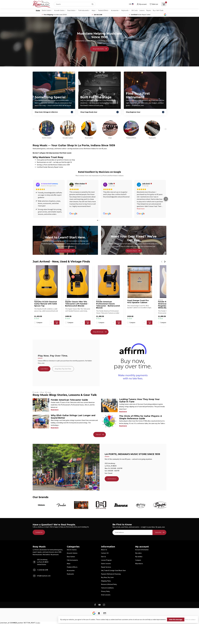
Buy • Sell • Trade (158, 10)
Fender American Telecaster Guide (69, 400)
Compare (39, 322)
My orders (138, 553)
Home (38, 10)
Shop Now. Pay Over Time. (63, 369)
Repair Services (106, 567)
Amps (93, 10)
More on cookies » (190, 619)
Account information (142, 550)
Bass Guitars (71, 10)
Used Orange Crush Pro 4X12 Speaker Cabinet (138, 301)
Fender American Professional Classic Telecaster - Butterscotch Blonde (108, 305)
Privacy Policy (105, 591)
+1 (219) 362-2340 (42, 570)
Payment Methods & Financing (111, 574)
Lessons (141, 10)
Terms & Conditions (107, 588)
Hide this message (175, 619)
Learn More (44, 369)
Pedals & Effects (103, 10)
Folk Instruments (83, 10)
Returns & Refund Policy (109, 584)
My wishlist (138, 557)
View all (98, 434)
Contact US (105, 553)
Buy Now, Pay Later (107, 577)
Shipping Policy (106, 581)
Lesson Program (106, 560)
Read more (54, 410)
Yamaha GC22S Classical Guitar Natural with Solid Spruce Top (45, 304)
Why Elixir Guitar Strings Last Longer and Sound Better (73, 416)
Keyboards (124, 10)
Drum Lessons (105, 595)
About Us (104, 550)
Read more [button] (140, 209)
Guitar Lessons (106, 563)
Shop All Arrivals (98, 332)
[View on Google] (71, 185)
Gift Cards (134, 10)
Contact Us (38, 532)
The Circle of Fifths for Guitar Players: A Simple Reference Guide (140, 417)
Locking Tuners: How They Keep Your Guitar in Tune (139, 400)
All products (139, 563)
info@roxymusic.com (43, 576)
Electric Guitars (46, 10)
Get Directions (111, 479)
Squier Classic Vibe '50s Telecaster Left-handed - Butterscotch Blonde (76, 304)
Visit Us (103, 557)
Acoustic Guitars (59, 10)
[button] (33, 199)
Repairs (148, 10)
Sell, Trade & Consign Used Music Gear (113, 570)
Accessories (114, 10)
